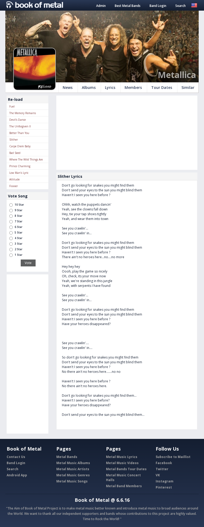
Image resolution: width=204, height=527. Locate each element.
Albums (89, 87)
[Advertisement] (27, 354)
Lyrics (110, 87)
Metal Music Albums (73, 463)
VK (158, 475)
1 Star (18, 255)
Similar (187, 87)
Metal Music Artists (72, 469)
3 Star (18, 243)
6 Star (18, 227)
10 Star (19, 204)
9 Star (18, 210)
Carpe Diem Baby (20, 146)
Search (180, 5)
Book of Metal (92, 500)
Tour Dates (161, 87)
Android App (17, 475)
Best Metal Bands (128, 5)
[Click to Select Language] (194, 5)
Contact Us (16, 457)
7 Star (18, 221)
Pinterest (164, 487)
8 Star (18, 216)
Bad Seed (14, 153)
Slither (13, 139)
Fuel (12, 106)
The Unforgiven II (20, 126)
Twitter (162, 469)
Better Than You (19, 133)
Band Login (158, 5)
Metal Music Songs (72, 481)
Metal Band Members (124, 486)
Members (133, 87)
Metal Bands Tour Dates (126, 469)
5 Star (18, 232)
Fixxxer (13, 186)
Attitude (14, 179)
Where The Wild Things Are (26, 159)
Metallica (177, 74)
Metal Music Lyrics (121, 457)
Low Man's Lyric (18, 173)
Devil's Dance (17, 120)
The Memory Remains (22, 113)
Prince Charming (19, 166)
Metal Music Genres (73, 475)
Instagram (164, 481)
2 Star (18, 249)
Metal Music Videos (122, 463)
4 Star (18, 238)
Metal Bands (66, 457)
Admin (101, 5)
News (68, 87)
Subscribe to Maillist (173, 457)
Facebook (164, 463)
